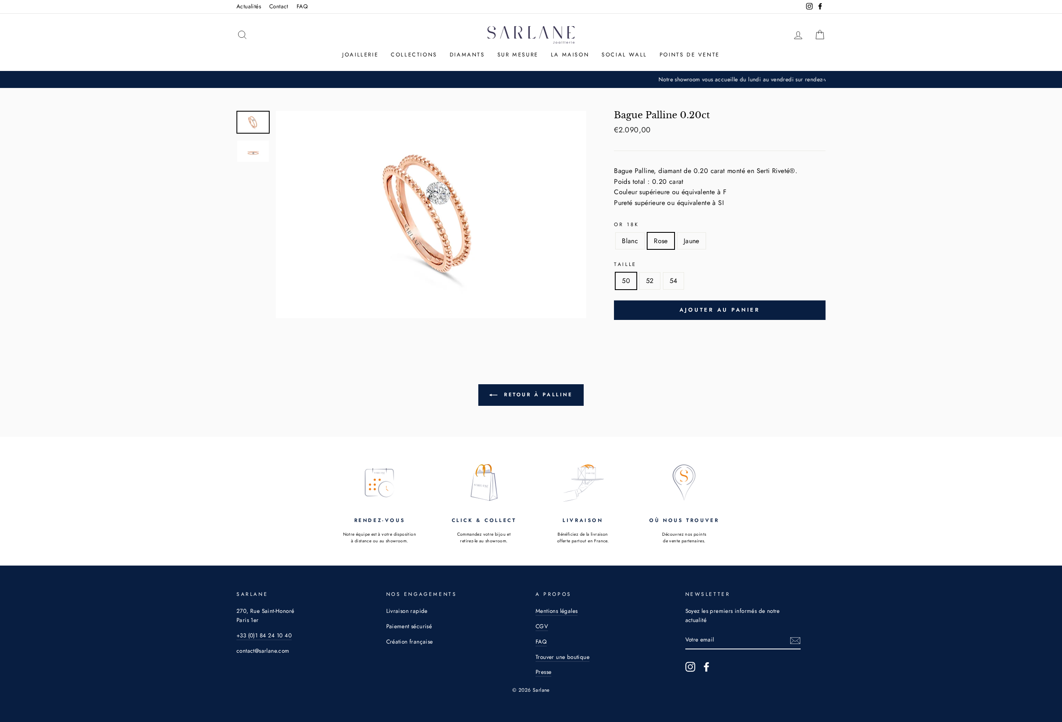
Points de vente (690, 55)
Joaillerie (360, 55)
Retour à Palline (536, 394)
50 (626, 280)
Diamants (467, 55)
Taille (625, 264)
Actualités (248, 6)
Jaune (691, 241)
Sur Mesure (517, 55)
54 (673, 280)
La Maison (570, 55)
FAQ (302, 6)
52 (650, 280)
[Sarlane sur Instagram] (690, 667)
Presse (543, 672)
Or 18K (626, 224)
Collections (414, 55)
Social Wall (624, 55)
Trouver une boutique (562, 657)
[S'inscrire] (795, 640)
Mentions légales (556, 611)
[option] (531, 79)
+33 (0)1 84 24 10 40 (264, 635)
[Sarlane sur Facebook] (706, 667)
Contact (278, 6)
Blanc (630, 241)
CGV (542, 626)
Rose (661, 241)
